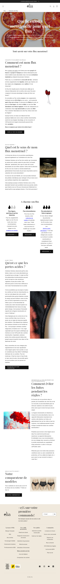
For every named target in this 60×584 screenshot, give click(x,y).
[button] (3, 6)
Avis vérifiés (10, 537)
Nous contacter (50, 542)
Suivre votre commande (50, 534)
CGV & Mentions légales (50, 546)
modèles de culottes (12, 230)
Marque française (9, 531)
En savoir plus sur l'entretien (13, 367)
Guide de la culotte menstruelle (36, 531)
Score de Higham (23, 554)
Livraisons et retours (50, 531)
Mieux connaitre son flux (23, 550)
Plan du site (50, 552)
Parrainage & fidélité (10, 540)
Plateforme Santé (23, 532)
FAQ (10, 534)
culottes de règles (13, 70)
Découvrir (10, 234)
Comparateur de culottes (23, 557)
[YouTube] (48, 566)
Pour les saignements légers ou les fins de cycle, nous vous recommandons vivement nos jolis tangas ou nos (12, 223)
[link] (12, 221)
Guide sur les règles (37, 536)
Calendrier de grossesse (23, 541)
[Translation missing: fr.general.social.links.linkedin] (53, 566)
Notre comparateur (13, 495)
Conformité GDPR (50, 549)
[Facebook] (39, 566)
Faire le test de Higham (14, 132)
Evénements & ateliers (10, 544)
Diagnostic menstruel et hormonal (23, 536)
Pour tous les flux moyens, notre (29, 215)
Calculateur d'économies (23, 547)
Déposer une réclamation (50, 538)
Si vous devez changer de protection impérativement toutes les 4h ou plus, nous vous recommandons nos (46, 221)
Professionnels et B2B (10, 547)
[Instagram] (44, 566)
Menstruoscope (23, 544)
